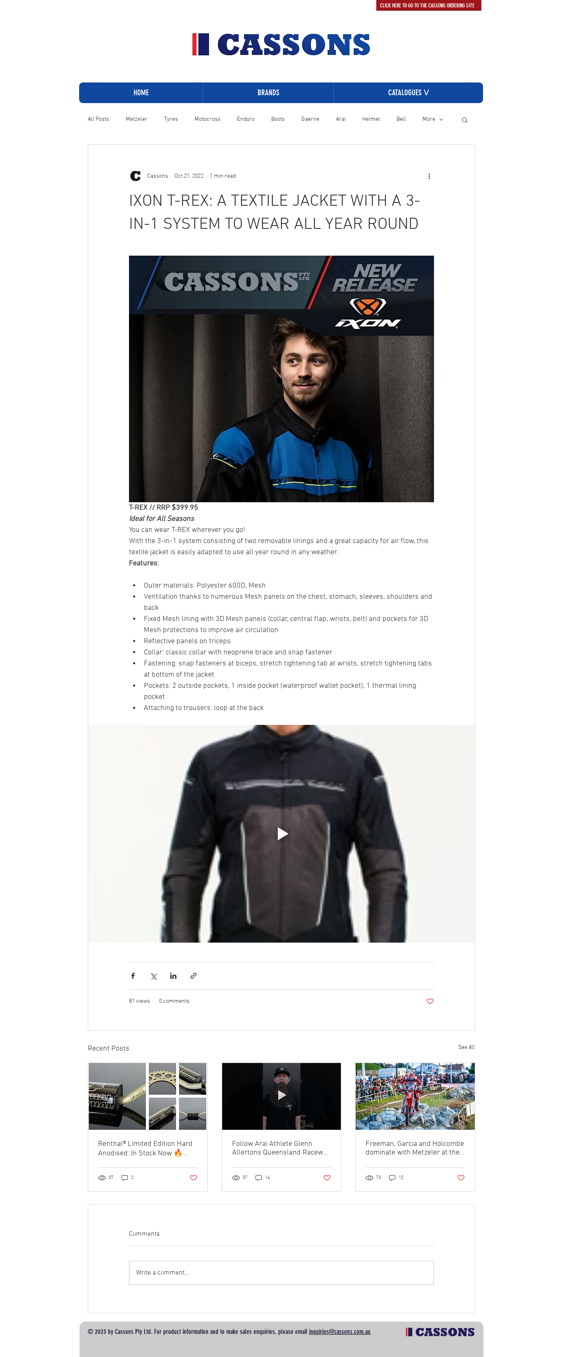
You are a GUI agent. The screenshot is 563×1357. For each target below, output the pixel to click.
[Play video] (281, 834)
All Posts (98, 119)
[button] (408, 92)
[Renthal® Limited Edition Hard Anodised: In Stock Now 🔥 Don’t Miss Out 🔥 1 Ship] (147, 1096)
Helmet (371, 119)
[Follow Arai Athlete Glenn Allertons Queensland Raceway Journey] (281, 1096)
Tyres (171, 119)
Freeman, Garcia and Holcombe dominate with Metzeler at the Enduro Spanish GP (415, 1148)
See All (466, 1047)
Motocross (208, 119)
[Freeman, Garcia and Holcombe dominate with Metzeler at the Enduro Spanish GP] (415, 1096)
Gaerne (310, 119)
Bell (401, 119)
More (428, 119)
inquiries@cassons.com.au (340, 1332)
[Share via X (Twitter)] (153, 976)
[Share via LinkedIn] (173, 976)
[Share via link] (193, 976)
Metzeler (137, 119)
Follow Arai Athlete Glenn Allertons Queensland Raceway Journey (281, 1148)
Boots (278, 119)
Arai (341, 119)
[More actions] (429, 176)
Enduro (246, 119)
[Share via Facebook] (133, 976)
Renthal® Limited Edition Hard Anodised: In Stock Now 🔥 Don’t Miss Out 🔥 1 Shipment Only (145, 1149)
